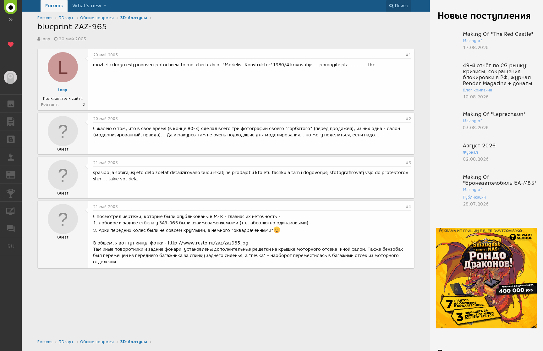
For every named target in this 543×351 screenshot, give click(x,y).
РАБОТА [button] (11, 157)
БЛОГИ (11, 139)
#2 (408, 118)
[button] (105, 6)
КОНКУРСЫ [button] (11, 192)
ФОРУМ (11, 228)
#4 (408, 206)
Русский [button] (14, 246)
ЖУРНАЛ (15, 174)
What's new (86, 5)
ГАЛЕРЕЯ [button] (11, 103)
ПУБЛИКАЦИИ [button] (11, 121)
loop (45, 38)
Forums (54, 5)
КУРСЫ (11, 210)
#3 (408, 162)
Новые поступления (484, 15)
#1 (408, 54)
